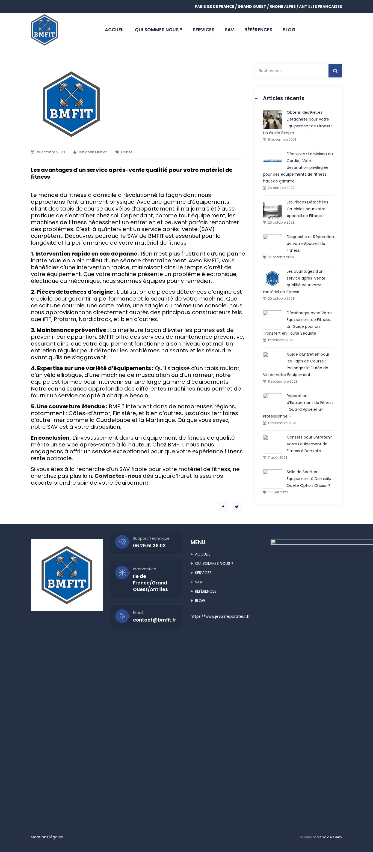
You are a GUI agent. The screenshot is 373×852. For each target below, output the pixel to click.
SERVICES (203, 29)
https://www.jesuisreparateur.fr (220, 616)
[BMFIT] (44, 29)
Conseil (127, 152)
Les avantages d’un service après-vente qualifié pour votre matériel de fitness (294, 282)
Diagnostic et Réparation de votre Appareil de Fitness (310, 243)
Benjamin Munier (92, 152)
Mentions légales (47, 837)
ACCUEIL (115, 29)
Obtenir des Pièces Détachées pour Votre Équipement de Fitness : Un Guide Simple (297, 123)
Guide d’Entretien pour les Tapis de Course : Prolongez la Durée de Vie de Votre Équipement (296, 364)
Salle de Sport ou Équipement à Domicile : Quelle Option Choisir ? (310, 478)
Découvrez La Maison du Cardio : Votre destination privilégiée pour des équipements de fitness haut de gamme (298, 167)
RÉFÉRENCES (258, 29)
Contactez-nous (117, 476)
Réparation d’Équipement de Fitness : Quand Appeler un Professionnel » (298, 406)
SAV (229, 29)
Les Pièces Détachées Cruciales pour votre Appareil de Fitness (307, 208)
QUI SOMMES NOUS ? (158, 29)
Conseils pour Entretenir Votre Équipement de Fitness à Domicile (309, 444)
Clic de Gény (331, 837)
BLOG (289, 29)
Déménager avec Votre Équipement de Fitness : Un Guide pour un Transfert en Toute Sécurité (297, 323)
